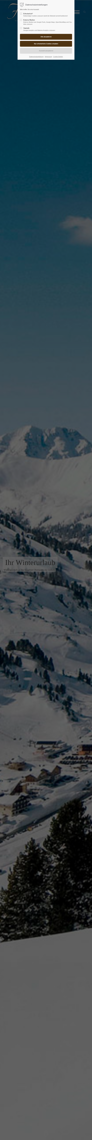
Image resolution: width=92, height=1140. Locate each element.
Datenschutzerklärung (36, 57)
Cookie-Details (58, 57)
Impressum (48, 57)
